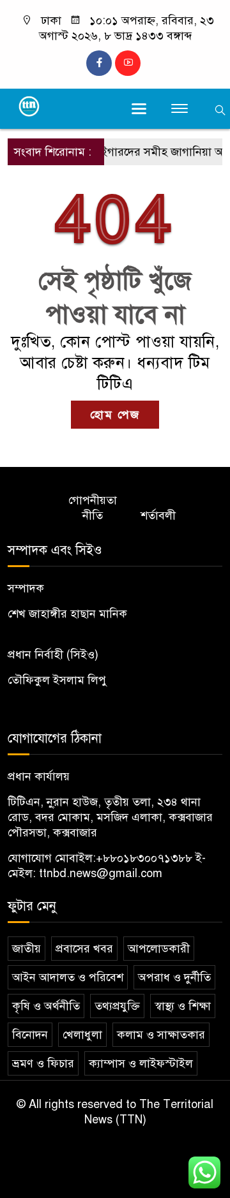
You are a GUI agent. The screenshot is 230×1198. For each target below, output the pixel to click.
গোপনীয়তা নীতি (92, 507)
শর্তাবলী (158, 515)
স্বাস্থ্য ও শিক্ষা (183, 1006)
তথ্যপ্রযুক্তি (117, 1006)
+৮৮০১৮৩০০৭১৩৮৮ (144, 858)
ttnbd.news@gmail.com (100, 873)
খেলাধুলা (82, 1035)
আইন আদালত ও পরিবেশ (67, 977)
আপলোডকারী (159, 949)
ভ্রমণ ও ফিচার (43, 1063)
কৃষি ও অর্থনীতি (46, 1006)
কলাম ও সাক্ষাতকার (161, 1035)
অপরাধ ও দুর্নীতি (174, 977)
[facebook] (99, 63)
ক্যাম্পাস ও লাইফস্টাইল (141, 1063)
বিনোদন (30, 1035)
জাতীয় (26, 949)
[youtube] (128, 63)
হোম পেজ (115, 415)
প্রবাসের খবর (84, 949)
